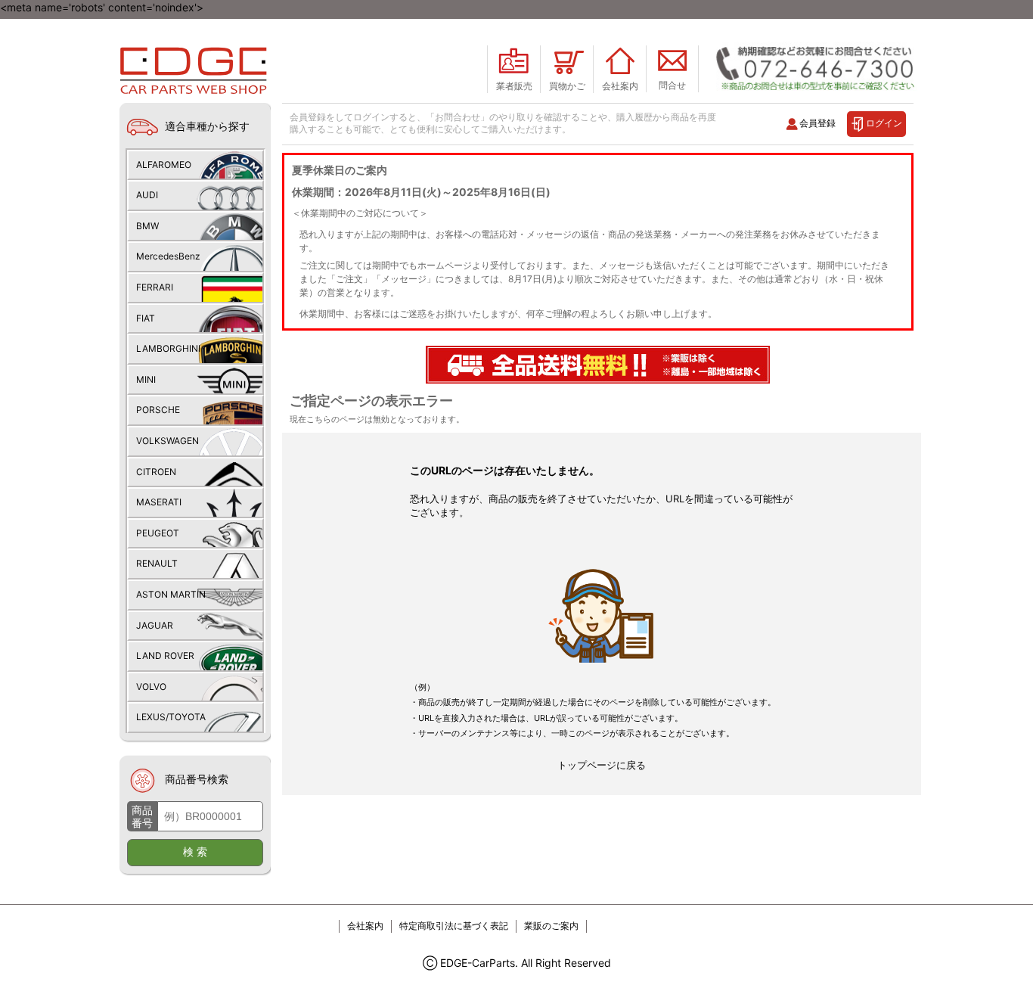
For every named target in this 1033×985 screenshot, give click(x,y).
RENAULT (157, 563)
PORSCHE (158, 409)
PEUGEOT (157, 533)
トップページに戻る (601, 765)
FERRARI (154, 287)
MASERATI (158, 502)
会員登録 (817, 123)
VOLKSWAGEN (167, 440)
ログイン (884, 123)
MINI (146, 379)
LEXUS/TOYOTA (171, 716)
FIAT (145, 318)
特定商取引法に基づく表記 (453, 925)
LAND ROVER (165, 655)
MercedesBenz (168, 256)
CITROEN (156, 471)
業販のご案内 (551, 925)
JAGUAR (154, 625)
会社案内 (365, 925)
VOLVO (151, 686)
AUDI (147, 194)
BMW (147, 225)
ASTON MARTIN (171, 594)
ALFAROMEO (163, 164)
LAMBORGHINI (168, 348)
